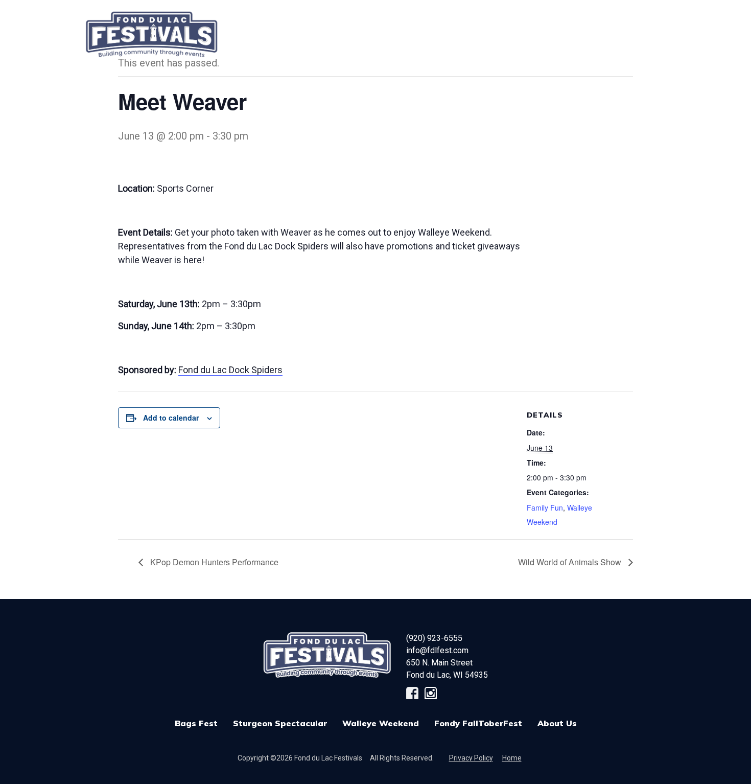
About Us (557, 723)
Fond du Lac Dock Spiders (230, 369)
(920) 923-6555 (434, 638)
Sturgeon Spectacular (280, 723)
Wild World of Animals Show (570, 562)
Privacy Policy (471, 758)
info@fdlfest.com (437, 650)
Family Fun (545, 507)
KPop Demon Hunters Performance (213, 562)
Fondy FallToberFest (478, 723)
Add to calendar (171, 417)
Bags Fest (321, 29)
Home (512, 758)
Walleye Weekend (380, 723)
